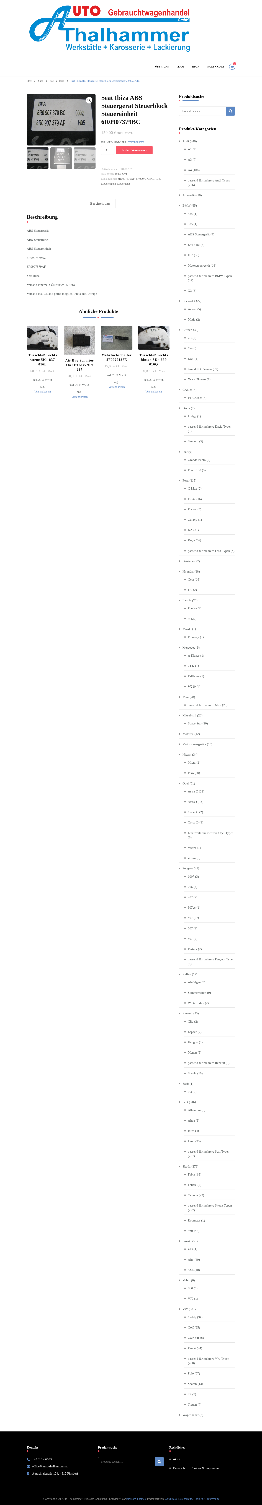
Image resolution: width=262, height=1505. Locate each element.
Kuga (191, 540)
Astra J (192, 802)
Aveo (191, 309)
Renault (187, 1013)
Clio (190, 1021)
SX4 (191, 1270)
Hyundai (188, 571)
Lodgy (192, 416)
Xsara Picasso (197, 379)
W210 (192, 686)
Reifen (187, 974)
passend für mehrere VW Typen (208, 1358)
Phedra (192, 608)
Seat (124, 173)
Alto (191, 1259)
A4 (190, 170)
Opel (186, 783)
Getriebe (188, 561)
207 (190, 897)
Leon (191, 1141)
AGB (176, 1459)
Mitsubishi (189, 715)
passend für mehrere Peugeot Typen (211, 959)
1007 (191, 876)
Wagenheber (191, 1415)
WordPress (171, 1498)
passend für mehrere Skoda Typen (210, 1205)
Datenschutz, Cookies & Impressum (196, 1468)
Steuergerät (123, 183)
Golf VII (193, 1338)
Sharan (192, 1384)
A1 (190, 149)
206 (190, 887)
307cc (192, 907)
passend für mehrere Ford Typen (209, 551)
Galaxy (192, 519)
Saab (186, 1083)
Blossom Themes (136, 1498)
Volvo (186, 1280)
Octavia (193, 1195)
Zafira (192, 858)
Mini (186, 697)
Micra (192, 762)
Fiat (185, 452)
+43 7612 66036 (42, 1459)
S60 (190, 1288)
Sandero (193, 441)
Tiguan (192, 1404)
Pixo (191, 773)
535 (190, 224)
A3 (190, 159)
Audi (186, 141)
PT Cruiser (195, 397)
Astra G (193, 791)
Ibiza (118, 173)
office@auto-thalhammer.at (50, 1466)
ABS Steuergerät (199, 234)
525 (190, 213)
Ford (186, 480)
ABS (157, 178)
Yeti (190, 1231)
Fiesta (192, 499)
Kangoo (193, 1042)
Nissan (187, 754)
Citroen (187, 330)
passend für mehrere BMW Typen (210, 276)
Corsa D (193, 822)
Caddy (192, 1317)
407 (190, 918)
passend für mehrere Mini (204, 705)
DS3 (191, 358)
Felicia (192, 1185)
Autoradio (189, 195)
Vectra (192, 847)
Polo (191, 1373)
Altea (191, 1120)
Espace (192, 1032)
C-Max (192, 488)
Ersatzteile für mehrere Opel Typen (210, 833)
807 (190, 938)
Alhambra (194, 1110)
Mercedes (189, 647)
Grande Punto (197, 460)
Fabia (191, 1174)
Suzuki (187, 1241)
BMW (187, 205)
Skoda (187, 1166)
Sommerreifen (197, 992)
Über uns (162, 66)
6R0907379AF (126, 178)
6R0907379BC (144, 178)
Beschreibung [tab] (100, 203)
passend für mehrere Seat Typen (208, 1151)
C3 (190, 338)
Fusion (192, 509)
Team (180, 66)
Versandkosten (136, 142)
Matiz (191, 319)
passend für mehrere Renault (206, 1063)
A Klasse (193, 655)
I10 (190, 590)
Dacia (186, 408)
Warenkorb (216, 66)
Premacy (193, 637)
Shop (195, 66)
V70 (190, 1298)
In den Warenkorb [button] (42, 349)
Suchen (230, 111)
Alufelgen (194, 982)
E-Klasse (193, 676)
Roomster (194, 1220)
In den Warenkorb (134, 150)
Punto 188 (194, 470)
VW (185, 1309)
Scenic (192, 1073)
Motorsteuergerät (199, 265)
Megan (192, 1052)
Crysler (187, 389)
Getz (191, 579)
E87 (190, 255)
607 (190, 928)
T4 (189, 1394)
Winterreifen (196, 1003)
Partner (192, 949)
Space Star (195, 723)
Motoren (188, 734)
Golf (191, 1327)
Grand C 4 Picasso (200, 369)
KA (190, 530)
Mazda (187, 629)
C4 (190, 348)
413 (190, 1249)
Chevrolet (189, 301)
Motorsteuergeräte (194, 744)
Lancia (187, 600)
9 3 (190, 1091)
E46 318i (194, 244)
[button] (89, 100)
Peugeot (188, 868)
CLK (191, 666)
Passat (192, 1348)
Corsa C (193, 812)
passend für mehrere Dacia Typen (209, 426)
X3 (190, 290)
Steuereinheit (108, 183)
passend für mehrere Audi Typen (209, 180)
